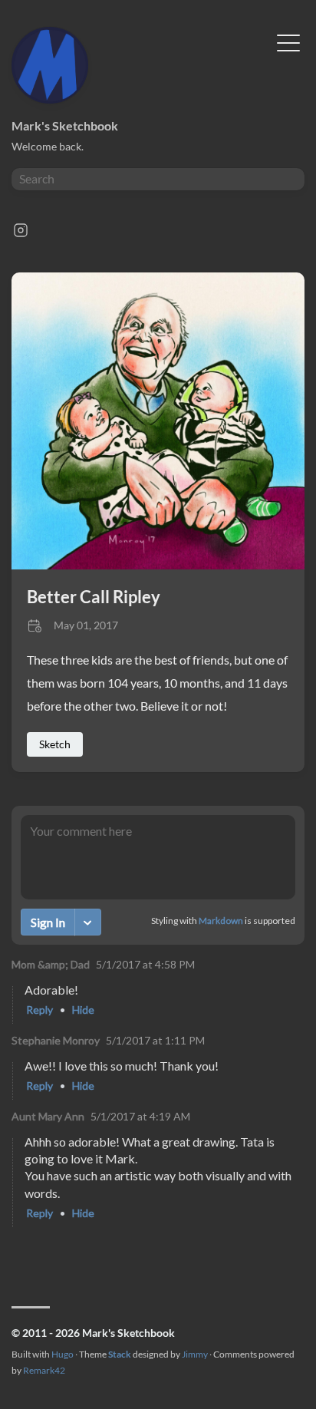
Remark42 (44, 1370)
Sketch (55, 744)
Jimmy (195, 1354)
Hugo (62, 1354)
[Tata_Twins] (158, 564)
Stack (119, 1354)
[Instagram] (21, 234)
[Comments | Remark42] (158, 1030)
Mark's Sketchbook (65, 125)
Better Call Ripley (93, 596)
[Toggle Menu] (288, 41)
